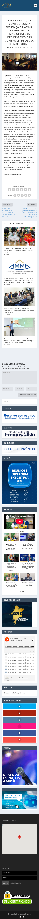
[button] (22, 531)
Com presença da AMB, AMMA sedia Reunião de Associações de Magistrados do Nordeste (19, 310)
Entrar (5, 883)
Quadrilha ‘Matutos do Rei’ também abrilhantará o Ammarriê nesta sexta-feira (18, 250)
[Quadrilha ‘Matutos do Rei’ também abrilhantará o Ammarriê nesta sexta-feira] (19, 236)
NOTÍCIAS (18, 48)
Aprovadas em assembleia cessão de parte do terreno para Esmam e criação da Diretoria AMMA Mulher (19, 340)
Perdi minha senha (15, 883)
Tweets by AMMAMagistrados (14, 693)
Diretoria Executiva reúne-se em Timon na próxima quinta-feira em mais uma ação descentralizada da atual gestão (18, 280)
